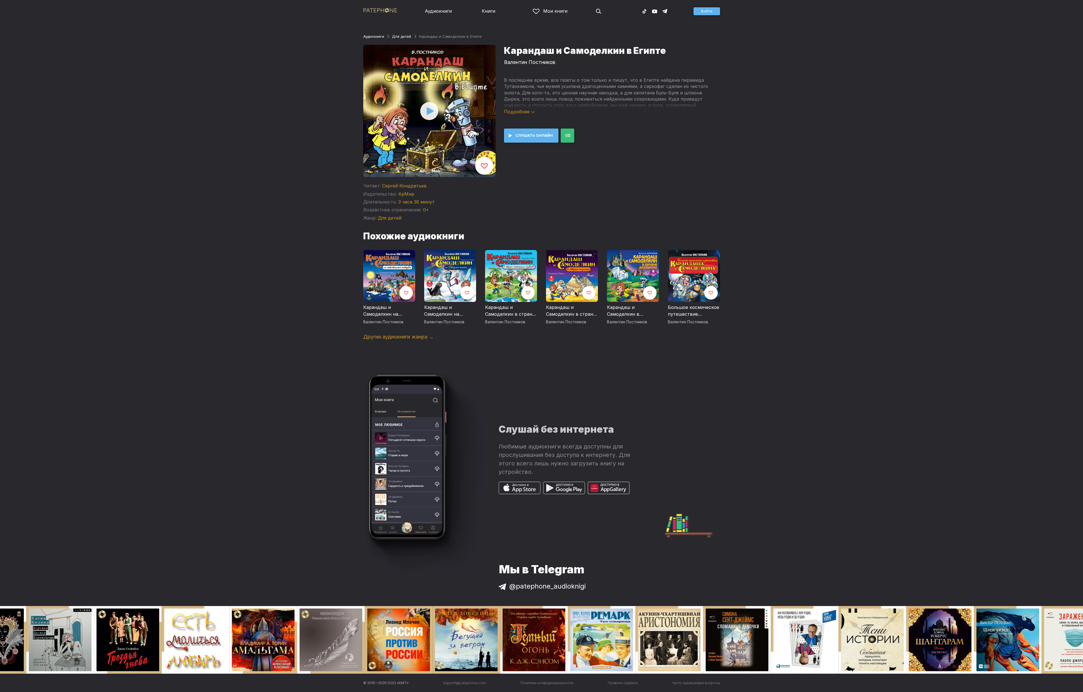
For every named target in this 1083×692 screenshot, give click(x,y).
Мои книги (555, 11)
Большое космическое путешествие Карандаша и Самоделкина (693, 310)
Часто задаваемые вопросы (696, 683)
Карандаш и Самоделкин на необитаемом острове (388, 310)
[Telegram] (664, 11)
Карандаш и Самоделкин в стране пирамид (571, 310)
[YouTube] (654, 11)
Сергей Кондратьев (404, 186)
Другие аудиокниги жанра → (398, 337)
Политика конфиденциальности (546, 683)
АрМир (406, 194)
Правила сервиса (623, 683)
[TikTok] (644, 11)
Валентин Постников (529, 62)
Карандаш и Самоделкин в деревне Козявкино (629, 310)
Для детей (401, 36)
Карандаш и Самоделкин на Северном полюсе (445, 310)
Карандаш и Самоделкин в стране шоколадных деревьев (510, 310)
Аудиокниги (438, 11)
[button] (707, 11)
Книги (488, 11)
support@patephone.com (464, 683)
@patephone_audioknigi (547, 586)
